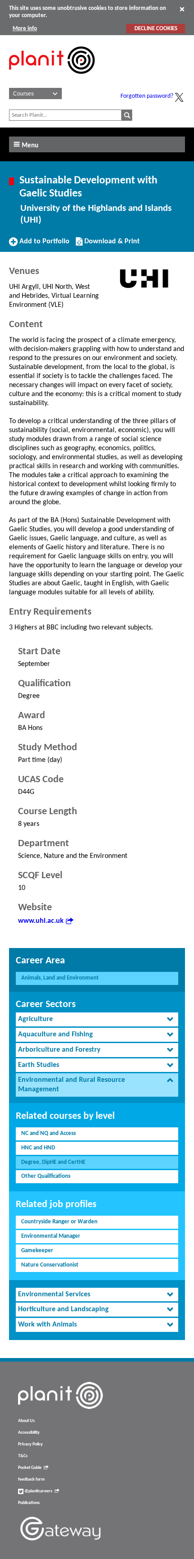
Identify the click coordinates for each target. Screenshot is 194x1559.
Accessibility (29, 1433)
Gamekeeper (37, 1251)
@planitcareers (37, 1491)
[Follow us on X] (179, 97)
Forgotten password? (146, 96)
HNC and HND (38, 1148)
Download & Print (111, 244)
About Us (26, 1421)
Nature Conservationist (50, 1265)
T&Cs (23, 1456)
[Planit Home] (52, 78)
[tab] (97, 1019)
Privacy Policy (30, 1444)
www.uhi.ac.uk (41, 921)
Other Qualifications (45, 1176)
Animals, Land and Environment (60, 978)
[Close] (182, 9)
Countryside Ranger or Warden (59, 1222)
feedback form (31, 1479)
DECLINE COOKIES (155, 29)
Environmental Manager (50, 1236)
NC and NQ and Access (48, 1133)
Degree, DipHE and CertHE (53, 1162)
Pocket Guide (30, 1468)
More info (25, 29)
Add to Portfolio (43, 244)
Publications (29, 1503)
